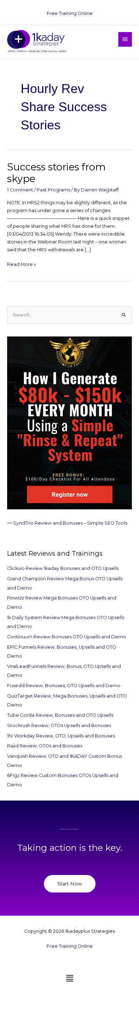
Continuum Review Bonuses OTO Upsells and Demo (66, 636)
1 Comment (20, 189)
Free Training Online (70, 13)
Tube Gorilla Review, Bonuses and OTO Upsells (60, 715)
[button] (69, 978)
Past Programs (53, 189)
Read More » (21, 264)
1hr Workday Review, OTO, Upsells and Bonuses (61, 736)
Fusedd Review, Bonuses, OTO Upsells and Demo (63, 685)
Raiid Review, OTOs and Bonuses (44, 745)
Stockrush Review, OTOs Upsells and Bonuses (59, 725)
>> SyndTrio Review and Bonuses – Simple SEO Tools (67, 523)
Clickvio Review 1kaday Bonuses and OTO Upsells (63, 568)
